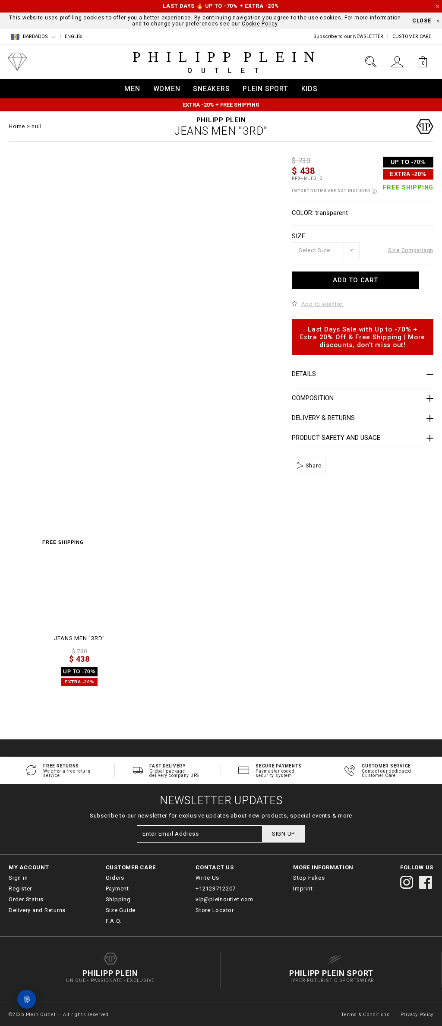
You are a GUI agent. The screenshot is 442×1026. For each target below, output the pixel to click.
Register (20, 888)
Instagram (406, 882)
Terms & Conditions (366, 1014)
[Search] (371, 61)
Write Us (207, 877)
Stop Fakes (309, 877)
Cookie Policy (260, 24)
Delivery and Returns (37, 910)
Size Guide (121, 910)
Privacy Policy (417, 1014)
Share (313, 465)
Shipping (118, 899)
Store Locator (215, 910)
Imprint (303, 888)
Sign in (18, 877)
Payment (117, 888)
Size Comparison (410, 250)
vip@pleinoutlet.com (224, 899)
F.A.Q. (114, 921)
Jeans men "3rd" (79, 638)
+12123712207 (216, 888)
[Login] (397, 61)
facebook (425, 882)
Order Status (26, 899)
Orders (115, 877)
